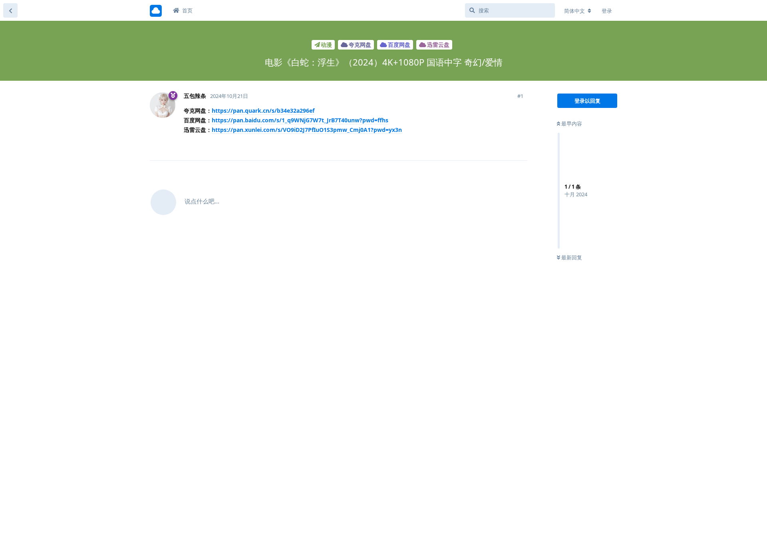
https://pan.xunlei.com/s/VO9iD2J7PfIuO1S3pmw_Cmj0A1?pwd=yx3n (307, 130)
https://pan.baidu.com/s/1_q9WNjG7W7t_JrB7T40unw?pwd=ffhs (300, 120)
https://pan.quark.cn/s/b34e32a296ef (263, 110)
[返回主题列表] (10, 10)
